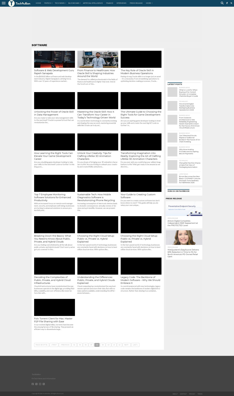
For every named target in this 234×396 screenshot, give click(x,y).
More (148, 3)
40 (108, 345)
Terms (200, 394)
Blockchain (73, 3)
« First (54, 345)
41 (114, 345)
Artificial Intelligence (93, 3)
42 (119, 345)
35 (80, 345)
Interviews (121, 3)
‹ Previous (64, 345)
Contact (183, 394)
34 (74, 345)
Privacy (192, 394)
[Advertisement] (117, 25)
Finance (109, 3)
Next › (126, 345)
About (175, 394)
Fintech (47, 3)
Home (38, 3)
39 (103, 345)
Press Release (136, 3)
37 (91, 345)
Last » (135, 345)
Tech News (60, 3)
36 (86, 345)
